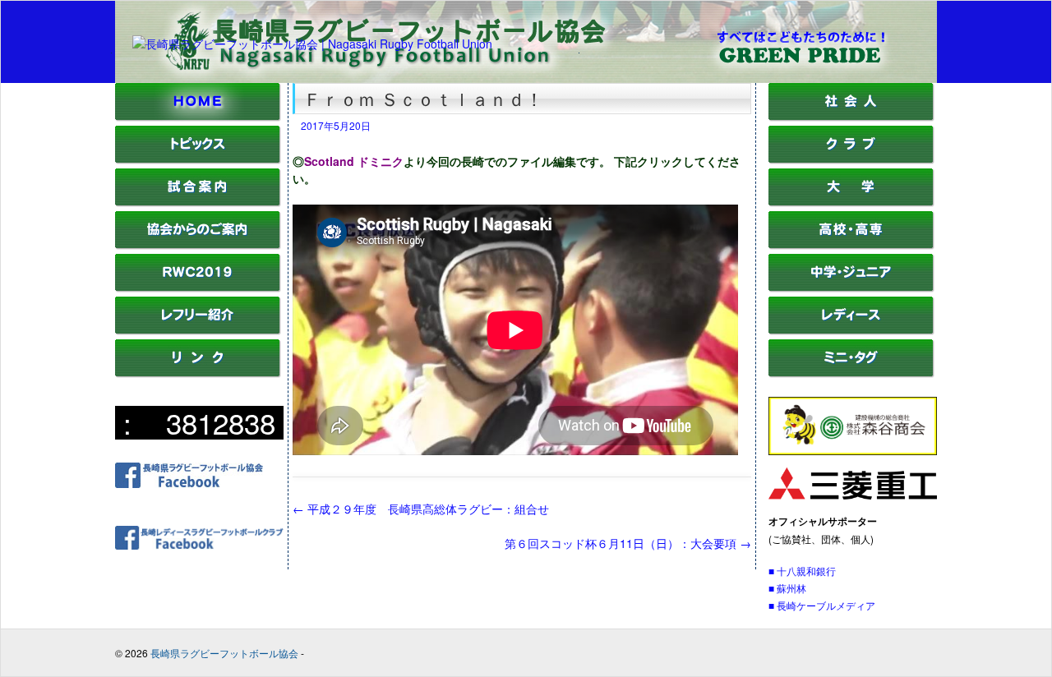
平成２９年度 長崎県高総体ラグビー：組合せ (421, 508)
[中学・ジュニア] (851, 288)
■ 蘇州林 (787, 588)
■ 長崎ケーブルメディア (821, 605)
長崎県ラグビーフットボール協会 (224, 653)
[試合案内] (198, 203)
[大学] (851, 203)
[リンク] (198, 373)
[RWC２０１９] (198, 288)
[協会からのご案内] (198, 245)
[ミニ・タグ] (851, 373)
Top (1013, 638)
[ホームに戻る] (198, 117)
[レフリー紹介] (198, 331)
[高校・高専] (851, 245)
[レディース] (851, 331)
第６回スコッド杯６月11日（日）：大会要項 (628, 543)
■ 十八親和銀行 (802, 571)
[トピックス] (198, 160)
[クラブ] (851, 160)
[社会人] (851, 117)
